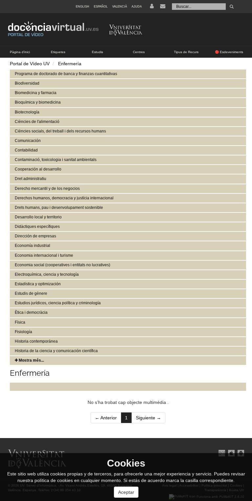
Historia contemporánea (36, 341)
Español (101, 6)
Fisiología (23, 332)
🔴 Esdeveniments (229, 52)
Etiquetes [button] (58, 52)
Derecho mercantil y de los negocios (47, 188)
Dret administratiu (30, 178)
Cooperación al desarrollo (38, 169)
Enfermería (69, 63)
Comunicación (28, 140)
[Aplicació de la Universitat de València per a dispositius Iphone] (231, 452)
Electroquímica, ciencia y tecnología (47, 274)
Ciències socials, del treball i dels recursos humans (60, 131)
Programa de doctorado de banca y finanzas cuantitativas (66, 73)
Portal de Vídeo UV (30, 63)
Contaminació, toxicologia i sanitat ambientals (55, 159)
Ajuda (137, 6)
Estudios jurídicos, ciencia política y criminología (58, 303)
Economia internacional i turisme (44, 255)
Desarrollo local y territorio (38, 217)
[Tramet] (232, 6)
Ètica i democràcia (31, 312)
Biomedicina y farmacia (35, 92)
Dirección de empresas (35, 236)
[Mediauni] (221, 452)
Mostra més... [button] (31, 360)
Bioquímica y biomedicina (38, 102)
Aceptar (126, 492)
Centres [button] (139, 52)
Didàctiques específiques (37, 226)
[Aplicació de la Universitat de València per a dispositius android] (240, 452)
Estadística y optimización (38, 284)
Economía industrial (32, 245)
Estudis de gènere (31, 293)
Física (20, 322)
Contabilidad (26, 150)
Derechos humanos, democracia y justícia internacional (64, 198)
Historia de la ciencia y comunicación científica (56, 351)
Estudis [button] (97, 52)
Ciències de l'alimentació (37, 121)
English (82, 6)
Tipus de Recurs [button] (186, 52)
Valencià (119, 6)
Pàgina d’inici (20, 52)
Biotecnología (27, 112)
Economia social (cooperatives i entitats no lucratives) (62, 265)
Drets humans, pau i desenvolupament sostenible (59, 207)
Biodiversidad (27, 83)
